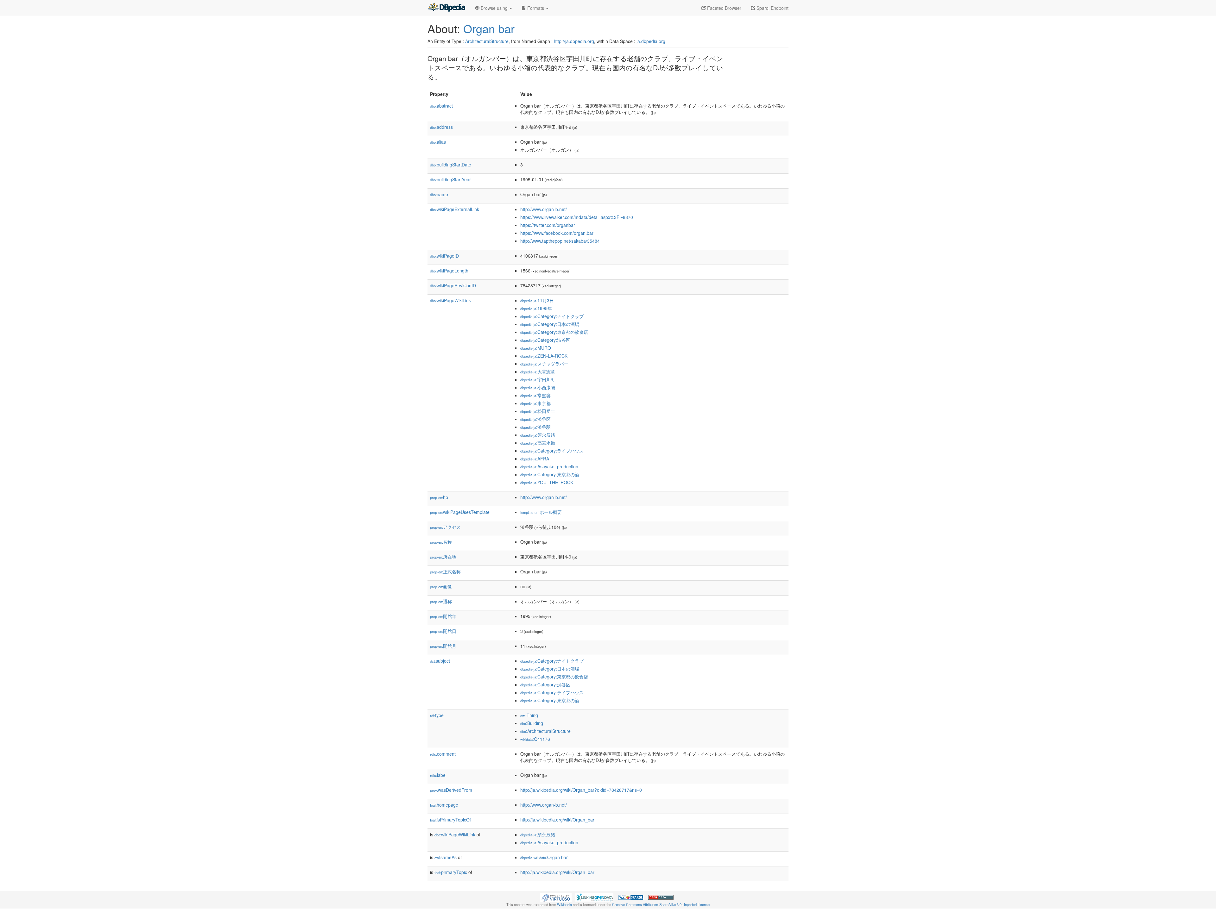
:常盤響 (535, 395)
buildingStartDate (450, 164)
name (439, 194)
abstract (441, 106)
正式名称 (445, 571)
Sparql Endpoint (771, 8)
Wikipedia (564, 904)
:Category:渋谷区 (545, 340)
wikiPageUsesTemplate (460, 512)
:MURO (535, 348)
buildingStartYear (450, 179)
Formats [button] (535, 8)
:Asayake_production (549, 466)
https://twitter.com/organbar (547, 225)
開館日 (443, 631)
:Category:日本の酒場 (549, 324)
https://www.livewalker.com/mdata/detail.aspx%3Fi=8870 (576, 217)
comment (443, 754)
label (438, 775)
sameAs (445, 857)
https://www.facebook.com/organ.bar (556, 233)
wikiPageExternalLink (454, 209)
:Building (531, 723)
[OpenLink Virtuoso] (556, 896)
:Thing (529, 715)
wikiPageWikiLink (450, 300)
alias (438, 142)
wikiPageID (444, 256)
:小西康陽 (537, 387)
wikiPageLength (449, 270)
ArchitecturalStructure (487, 41)
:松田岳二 (537, 411)
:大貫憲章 (537, 371)
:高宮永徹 (537, 443)
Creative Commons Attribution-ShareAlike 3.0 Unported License (661, 904)
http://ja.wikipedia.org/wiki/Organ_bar (557, 819)
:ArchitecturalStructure (545, 731)
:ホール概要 (541, 512)
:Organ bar (544, 857)
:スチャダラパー (544, 363)
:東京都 (535, 403)
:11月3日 (537, 300)
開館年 (443, 616)
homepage (444, 805)
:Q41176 (535, 739)
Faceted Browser (723, 8)
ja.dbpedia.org (650, 41)
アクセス (445, 527)
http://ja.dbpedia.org (574, 41)
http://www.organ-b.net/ (543, 209)
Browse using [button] (494, 8)
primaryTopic (450, 872)
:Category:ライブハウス (552, 450)
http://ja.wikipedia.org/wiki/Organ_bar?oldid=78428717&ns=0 (581, 790)
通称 (441, 601)
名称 (441, 542)
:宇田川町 (537, 379)
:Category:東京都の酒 (549, 474)
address (441, 127)
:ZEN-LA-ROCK (543, 356)
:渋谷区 (535, 419)
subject (440, 661)
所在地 (443, 556)
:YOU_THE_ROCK (546, 482)
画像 (441, 586)
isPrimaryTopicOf (450, 819)
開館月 (443, 646)
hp (439, 497)
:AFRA (534, 458)
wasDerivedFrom (451, 790)
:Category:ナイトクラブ (552, 316)
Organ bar (489, 28)
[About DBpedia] (446, 8)
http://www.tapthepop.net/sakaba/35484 (560, 241)
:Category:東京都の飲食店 (554, 332)
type (437, 715)
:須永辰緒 (537, 435)
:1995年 (536, 308)
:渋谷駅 (535, 427)
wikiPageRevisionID (453, 285)
